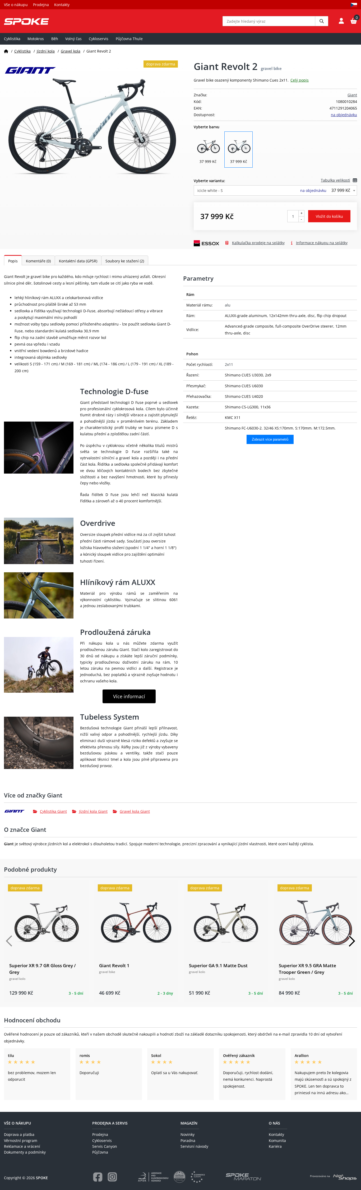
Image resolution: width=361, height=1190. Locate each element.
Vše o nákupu (16, 4)
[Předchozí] (9, 941)
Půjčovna (100, 1152)
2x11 (229, 364)
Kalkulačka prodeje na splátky (258, 242)
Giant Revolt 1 (114, 965)
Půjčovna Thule (129, 38)
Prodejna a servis (110, 1123)
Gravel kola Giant (135, 811)
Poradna (188, 1140)
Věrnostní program (20, 1140)
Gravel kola (70, 51)
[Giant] (18, 811)
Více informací (129, 696)
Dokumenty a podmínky (25, 1152)
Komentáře (38, 260)
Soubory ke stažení (124, 260)
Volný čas (73, 38)
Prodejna (41, 4)
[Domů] (6, 51)
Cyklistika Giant (53, 811)
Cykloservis (98, 38)
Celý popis (299, 80)
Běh (54, 38)
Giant (352, 94)
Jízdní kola (46, 51)
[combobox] (275, 190)
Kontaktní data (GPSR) (78, 260)
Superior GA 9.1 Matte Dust (218, 965)
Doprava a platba (19, 1134)
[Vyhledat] (321, 21)
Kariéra (275, 1146)
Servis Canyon (104, 1146)
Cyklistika (12, 38)
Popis (13, 260)
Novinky (188, 1134)
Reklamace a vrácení (22, 1146)
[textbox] (275, 190)
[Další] (352, 941)
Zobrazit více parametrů (270, 439)
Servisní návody (194, 1146)
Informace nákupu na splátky (322, 242)
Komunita (277, 1140)
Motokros (35, 38)
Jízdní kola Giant (93, 811)
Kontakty (62, 4)
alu (227, 305)
